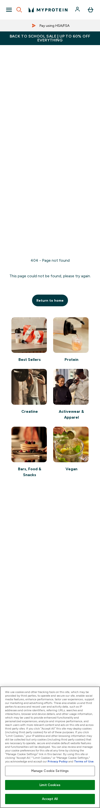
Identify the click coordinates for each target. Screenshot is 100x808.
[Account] (78, 9)
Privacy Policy (58, 761)
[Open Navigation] (9, 9)
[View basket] (90, 9)
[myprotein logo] (48, 9)
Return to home (50, 300)
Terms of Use (84, 761)
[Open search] (19, 9)
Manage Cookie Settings (50, 771)
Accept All (50, 799)
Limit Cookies (50, 785)
